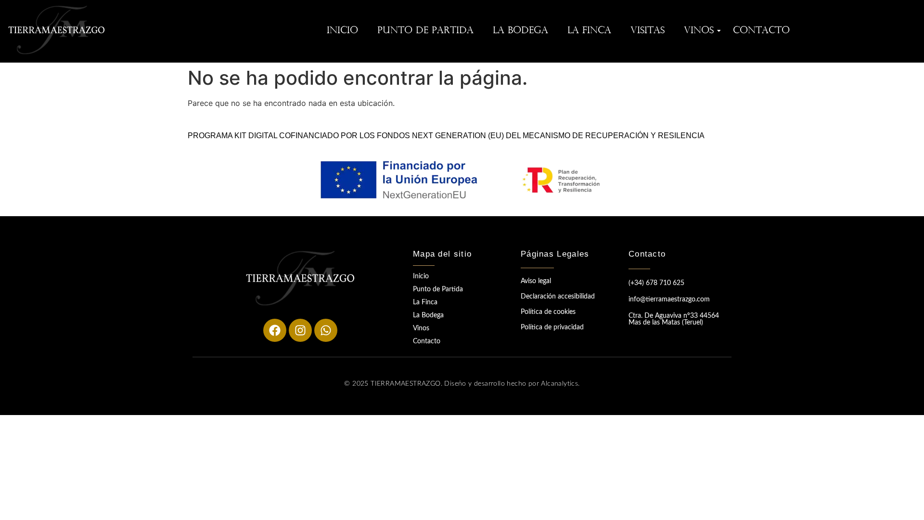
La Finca (589, 31)
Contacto (761, 31)
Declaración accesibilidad (558, 296)
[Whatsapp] (325, 330)
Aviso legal (536, 281)
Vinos (699, 31)
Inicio (342, 31)
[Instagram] (300, 330)
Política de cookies (548, 312)
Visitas (647, 31)
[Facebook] (274, 330)
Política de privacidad (552, 327)
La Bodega (520, 31)
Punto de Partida (425, 31)
